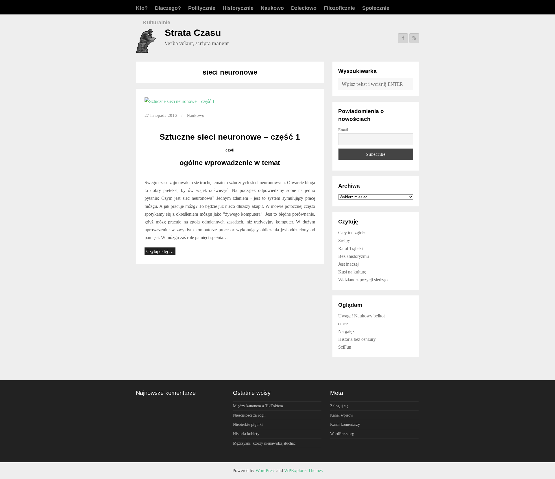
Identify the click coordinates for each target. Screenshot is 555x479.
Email (343, 130)
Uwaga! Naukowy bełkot (361, 315)
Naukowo (272, 8)
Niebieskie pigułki (248, 424)
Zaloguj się (339, 406)
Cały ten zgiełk (352, 232)
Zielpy (344, 240)
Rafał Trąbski (350, 248)
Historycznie (238, 8)
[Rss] (414, 38)
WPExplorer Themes (303, 470)
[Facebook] (403, 38)
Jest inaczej (348, 264)
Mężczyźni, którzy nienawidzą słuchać (264, 443)
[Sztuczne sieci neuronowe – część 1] (230, 101)
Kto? (142, 8)
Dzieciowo (304, 8)
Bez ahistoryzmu (353, 256)
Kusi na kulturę (352, 271)
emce (343, 323)
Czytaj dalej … (160, 251)
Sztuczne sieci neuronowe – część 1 (230, 136)
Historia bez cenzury (357, 339)
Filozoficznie (339, 8)
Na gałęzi (347, 331)
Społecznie (375, 8)
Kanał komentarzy (345, 424)
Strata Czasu (193, 32)
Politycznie (201, 8)
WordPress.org (342, 433)
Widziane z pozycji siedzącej (364, 279)
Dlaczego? (168, 8)
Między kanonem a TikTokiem (258, 406)
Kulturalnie (156, 22)
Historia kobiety (246, 433)
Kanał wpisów (341, 415)
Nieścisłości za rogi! (249, 415)
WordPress (265, 470)
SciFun (344, 347)
